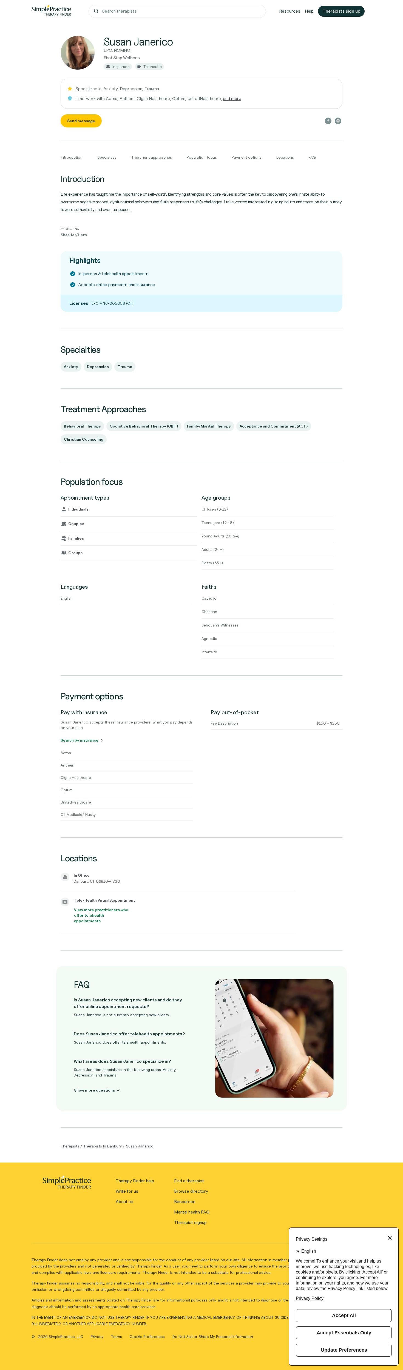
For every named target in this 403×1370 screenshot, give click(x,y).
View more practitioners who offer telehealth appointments (101, 915)
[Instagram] (338, 120)
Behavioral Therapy (82, 426)
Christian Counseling (83, 439)
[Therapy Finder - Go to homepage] (66, 1184)
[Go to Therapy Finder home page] (51, 11)
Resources (289, 11)
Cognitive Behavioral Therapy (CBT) (144, 426)
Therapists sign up (341, 11)
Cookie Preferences (147, 1336)
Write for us (127, 1191)
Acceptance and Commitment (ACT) (274, 426)
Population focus (202, 157)
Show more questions (94, 1090)
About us (124, 1201)
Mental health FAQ (191, 1212)
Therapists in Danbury (102, 1146)
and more (232, 98)
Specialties (107, 157)
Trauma (125, 366)
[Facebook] (328, 120)
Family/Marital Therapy (209, 426)
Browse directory (191, 1191)
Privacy (97, 1336)
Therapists (70, 1146)
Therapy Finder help (135, 1180)
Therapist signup (190, 1222)
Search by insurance (79, 740)
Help (309, 11)
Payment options (247, 157)
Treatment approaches (151, 157)
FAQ (312, 157)
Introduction (72, 157)
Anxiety (71, 366)
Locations (285, 157)
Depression (98, 366)
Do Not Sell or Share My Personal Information (212, 1336)
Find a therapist (189, 1180)
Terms (117, 1336)
